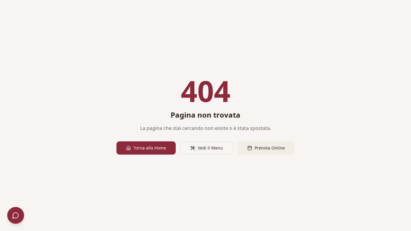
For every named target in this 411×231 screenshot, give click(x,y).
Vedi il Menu (210, 148)
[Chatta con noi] (15, 215)
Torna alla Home (149, 148)
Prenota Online (270, 148)
